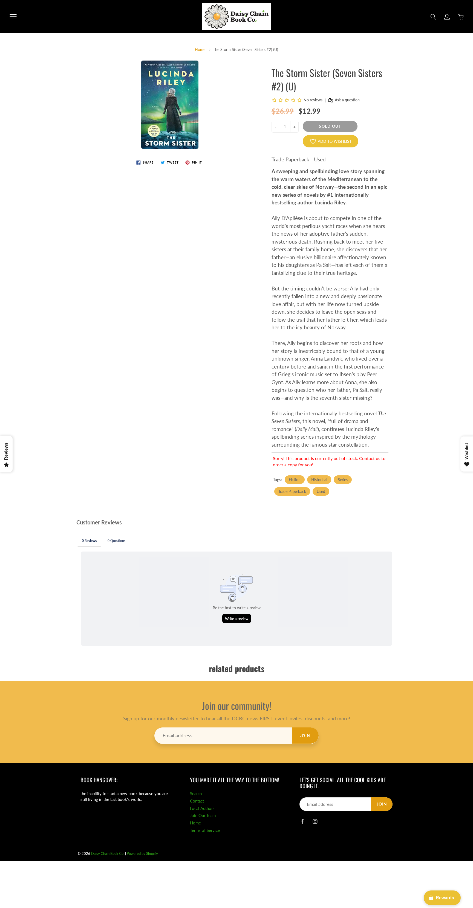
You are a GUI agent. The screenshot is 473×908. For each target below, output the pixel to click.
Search (196, 793)
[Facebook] (302, 821)
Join (305, 735)
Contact (197, 801)
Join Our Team (203, 815)
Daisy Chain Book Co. (107, 853)
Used (321, 491)
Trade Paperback (292, 491)
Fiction (295, 479)
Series (343, 479)
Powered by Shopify (142, 853)
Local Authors (202, 808)
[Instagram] (315, 821)
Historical (319, 479)
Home (200, 49)
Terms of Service (205, 830)
